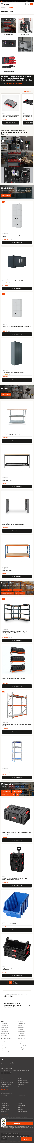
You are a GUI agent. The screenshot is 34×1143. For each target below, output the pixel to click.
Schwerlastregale (5, 1033)
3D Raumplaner (4, 1103)
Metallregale (20, 1041)
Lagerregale (4, 1023)
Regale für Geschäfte (6, 1045)
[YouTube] (7, 1073)
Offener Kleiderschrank (6, 1049)
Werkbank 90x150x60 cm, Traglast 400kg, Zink (13, 524)
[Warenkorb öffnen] (31, 4)
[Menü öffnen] (2, 4)
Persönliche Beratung (23, 1080)
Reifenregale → (17, 590)
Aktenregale (4, 1043)
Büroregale (3, 1041)
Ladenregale (4, 1047)
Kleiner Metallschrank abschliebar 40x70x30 (12, 281)
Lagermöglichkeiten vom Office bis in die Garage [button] (15, 995)
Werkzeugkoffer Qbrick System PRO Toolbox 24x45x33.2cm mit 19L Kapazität (16, 833)
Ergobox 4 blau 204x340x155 (9, 924)
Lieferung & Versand (6, 1084)
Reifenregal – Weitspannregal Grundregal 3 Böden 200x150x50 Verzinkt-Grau (14, 679)
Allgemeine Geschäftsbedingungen (6, 1092)
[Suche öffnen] (26, 4)
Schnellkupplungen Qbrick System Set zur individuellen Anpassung (10, 115)
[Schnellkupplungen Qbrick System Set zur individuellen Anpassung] (10, 103)
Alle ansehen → (28, 91)
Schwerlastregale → (20, 593)
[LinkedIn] (10, 1073)
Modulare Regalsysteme (23, 1045)
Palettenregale (4, 1025)
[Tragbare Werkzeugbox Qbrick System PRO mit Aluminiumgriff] (17, 949)
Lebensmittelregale (5, 1051)
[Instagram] (5, 1073)
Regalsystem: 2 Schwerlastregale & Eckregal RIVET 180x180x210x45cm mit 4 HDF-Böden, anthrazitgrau (14, 632)
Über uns (20, 1078)
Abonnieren (17, 1123)
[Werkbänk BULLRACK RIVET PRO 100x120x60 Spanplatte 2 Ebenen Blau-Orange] (17, 550)
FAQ (19, 1086)
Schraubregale (21, 1049)
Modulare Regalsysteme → (7, 593)
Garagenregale (21, 1027)
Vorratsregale (4, 1053)
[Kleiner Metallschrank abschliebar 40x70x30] (17, 262)
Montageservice (5, 1086)
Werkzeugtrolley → (6, 791)
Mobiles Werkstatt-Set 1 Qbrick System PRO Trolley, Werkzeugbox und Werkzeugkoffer (14, 879)
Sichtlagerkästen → (6, 794)
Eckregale (20, 1043)
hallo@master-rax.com (6, 1068)
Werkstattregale (21, 1023)
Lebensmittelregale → (6, 590)
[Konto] (28, 4)
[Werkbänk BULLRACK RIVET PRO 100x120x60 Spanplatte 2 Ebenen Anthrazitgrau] (17, 460)
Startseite (3, 7)
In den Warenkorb (10, 123)
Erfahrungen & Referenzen (7, 1082)
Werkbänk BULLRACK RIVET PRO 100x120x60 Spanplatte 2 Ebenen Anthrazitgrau (16, 479)
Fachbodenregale (5, 1031)
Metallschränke (21, 1031)
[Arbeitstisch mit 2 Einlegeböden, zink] (17, 416)
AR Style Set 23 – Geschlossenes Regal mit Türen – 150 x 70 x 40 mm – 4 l (16, 327)
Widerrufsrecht (21, 1092)
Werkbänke (3, 1035)
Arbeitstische (21, 1033)
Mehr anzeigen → (6, 195)
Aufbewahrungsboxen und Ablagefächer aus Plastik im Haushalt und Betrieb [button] (13, 1005)
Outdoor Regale (21, 1051)
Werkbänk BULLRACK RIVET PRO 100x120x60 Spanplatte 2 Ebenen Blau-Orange (16, 569)
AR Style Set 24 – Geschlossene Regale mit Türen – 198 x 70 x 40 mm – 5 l (17, 235)
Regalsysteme (21, 1053)
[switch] (3, 1125)
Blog (2, 1078)
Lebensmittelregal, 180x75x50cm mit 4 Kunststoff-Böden (15, 770)
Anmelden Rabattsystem (23, 1082)
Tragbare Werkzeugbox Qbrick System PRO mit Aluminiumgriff (13, 968)
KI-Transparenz (21, 1096)
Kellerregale (20, 1029)
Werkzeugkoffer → (17, 791)
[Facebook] (2, 1073)
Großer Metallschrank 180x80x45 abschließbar (13, 372)
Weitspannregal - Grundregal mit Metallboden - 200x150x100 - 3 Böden (16, 725)
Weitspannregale (5, 1027)
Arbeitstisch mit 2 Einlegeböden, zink (11, 435)
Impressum (4, 1098)
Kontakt (3, 1080)
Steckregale (20, 1047)
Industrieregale (4, 1029)
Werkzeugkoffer (21, 1035)
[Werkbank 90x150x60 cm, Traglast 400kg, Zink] (17, 505)
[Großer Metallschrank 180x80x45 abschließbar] (17, 353)
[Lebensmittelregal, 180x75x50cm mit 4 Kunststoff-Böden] (17, 751)
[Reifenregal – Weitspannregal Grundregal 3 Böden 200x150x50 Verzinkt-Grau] (17, 659)
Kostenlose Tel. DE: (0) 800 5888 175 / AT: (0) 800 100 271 (15, 1070)
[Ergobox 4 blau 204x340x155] (17, 905)
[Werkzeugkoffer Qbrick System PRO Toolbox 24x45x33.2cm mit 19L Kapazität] (17, 813)
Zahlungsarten (21, 1084)
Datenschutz (4, 1096)
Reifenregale (20, 1025)
